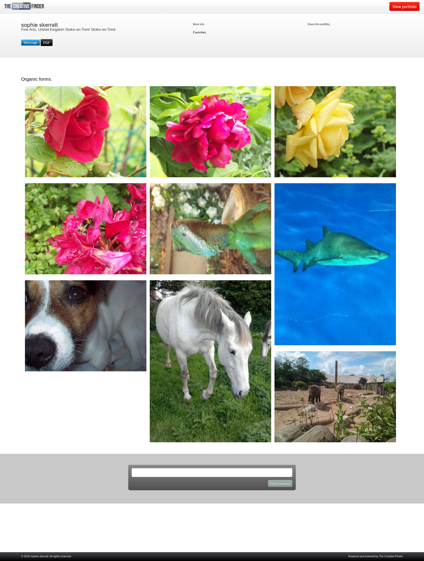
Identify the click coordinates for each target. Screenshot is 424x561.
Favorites (199, 32)
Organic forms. (36, 79)
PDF (46, 42)
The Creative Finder (391, 556)
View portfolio (404, 6)
